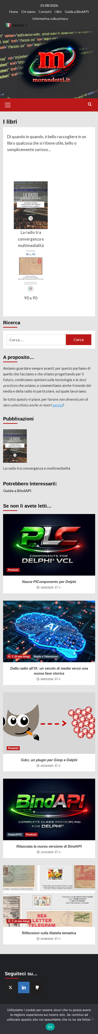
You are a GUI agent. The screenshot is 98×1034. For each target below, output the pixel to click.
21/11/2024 (47, 852)
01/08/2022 (46, 938)
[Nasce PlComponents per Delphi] (49, 545)
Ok (50, 1027)
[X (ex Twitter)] (10, 987)
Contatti (45, 12)
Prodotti (13, 569)
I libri (58, 12)
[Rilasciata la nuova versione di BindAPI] (49, 809)
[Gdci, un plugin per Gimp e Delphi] (49, 723)
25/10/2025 (46, 765)
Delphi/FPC (15, 834)
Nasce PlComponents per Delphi (49, 582)
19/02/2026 (46, 587)
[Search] (90, 104)
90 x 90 (30, 297)
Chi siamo (28, 12)
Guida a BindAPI (77, 12)
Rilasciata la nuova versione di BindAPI (49, 846)
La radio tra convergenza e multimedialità (31, 239)
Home (13, 12)
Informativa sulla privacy (50, 18)
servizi (58, 405)
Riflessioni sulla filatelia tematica (49, 933)
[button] (8, 104)
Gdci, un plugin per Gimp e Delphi (49, 760)
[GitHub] (37, 987)
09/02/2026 (46, 679)
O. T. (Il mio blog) (19, 656)
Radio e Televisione (46, 656)
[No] (92, 1019)
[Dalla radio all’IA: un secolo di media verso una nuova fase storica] (49, 631)
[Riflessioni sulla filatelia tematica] (49, 896)
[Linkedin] (23, 987)
